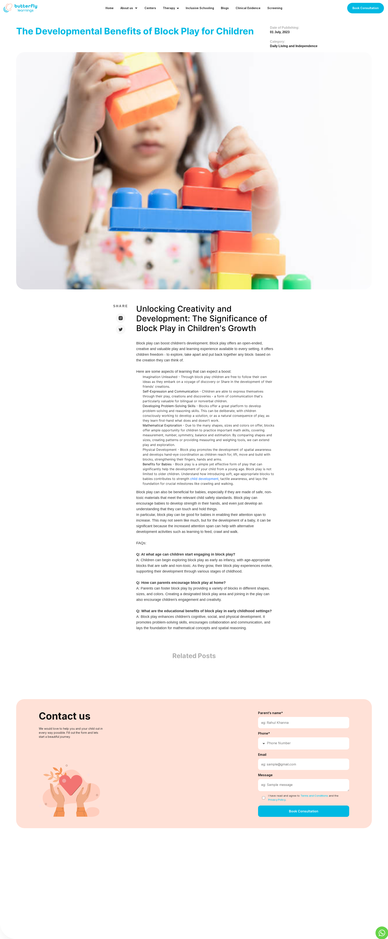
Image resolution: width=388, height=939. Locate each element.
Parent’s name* (270, 713)
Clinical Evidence (248, 8)
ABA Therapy (226, 860)
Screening (274, 8)
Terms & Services (168, 876)
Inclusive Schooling (200, 8)
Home (109, 8)
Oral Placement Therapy (234, 884)
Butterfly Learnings (37, 929)
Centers (150, 8)
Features (102, 860)
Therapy (169, 8)
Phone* (264, 733)
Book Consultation (365, 8)
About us (126, 8)
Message (265, 775)
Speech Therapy (228, 876)
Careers (161, 868)
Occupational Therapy (232, 868)
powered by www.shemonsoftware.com (347, 930)
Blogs (225, 8)
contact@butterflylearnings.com (313, 857)
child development (204, 479)
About (160, 860)
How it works (105, 868)
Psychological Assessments (236, 892)
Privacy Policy (166, 884)
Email (262, 755)
